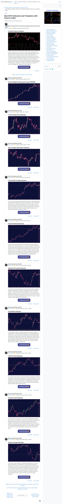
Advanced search (48, 69)
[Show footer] (40, 501)
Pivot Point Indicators (51, 48)
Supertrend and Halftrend (52, 52)
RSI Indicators (50, 49)
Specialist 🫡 (9, 28)
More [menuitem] (39, 1)
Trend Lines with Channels (52, 56)
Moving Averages (50, 44)
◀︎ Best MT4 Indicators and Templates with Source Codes (9, 495)
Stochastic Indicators (51, 51)
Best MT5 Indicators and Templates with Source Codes (16, 7)
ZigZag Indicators (50, 60)
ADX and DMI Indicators (52, 30)
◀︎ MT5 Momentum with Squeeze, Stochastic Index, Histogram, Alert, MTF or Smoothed (22, 485)
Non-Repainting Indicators (52, 45)
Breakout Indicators (51, 33)
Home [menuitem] (15, 1)
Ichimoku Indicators (51, 40)
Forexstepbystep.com (6, 1)
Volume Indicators (50, 59)
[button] (52, 69)
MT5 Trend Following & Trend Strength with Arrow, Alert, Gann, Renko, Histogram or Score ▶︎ (22, 488)
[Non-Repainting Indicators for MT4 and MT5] (22, 74)
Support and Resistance (52, 53)
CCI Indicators (50, 34)
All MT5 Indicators (50, 29)
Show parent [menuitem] (36, 107)
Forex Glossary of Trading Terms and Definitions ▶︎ (35, 495)
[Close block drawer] (60, 5)
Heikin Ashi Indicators (51, 38)
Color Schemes (50, 36)
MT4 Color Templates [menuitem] (32, 1)
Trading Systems (50, 55)
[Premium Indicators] (52, 17)
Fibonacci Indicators (51, 37)
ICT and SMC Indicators (52, 41)
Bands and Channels (51, 32)
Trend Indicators (50, 57)
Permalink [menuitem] (37, 70)
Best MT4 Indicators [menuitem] (22, 1)
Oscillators (49, 47)
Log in (59, 1)
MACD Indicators (50, 43)
